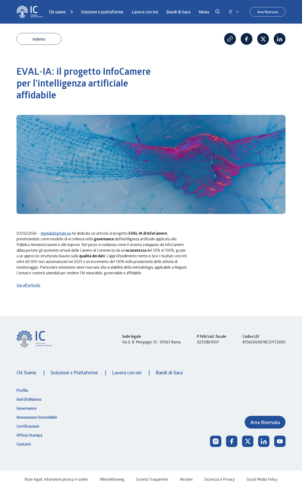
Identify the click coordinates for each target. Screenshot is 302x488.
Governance (27, 408)
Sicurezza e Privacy (219, 479)
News (204, 12)
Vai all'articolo (28, 285)
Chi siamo (57, 12)
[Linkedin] (263, 441)
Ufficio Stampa (29, 435)
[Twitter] (247, 441)
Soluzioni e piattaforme (102, 12)
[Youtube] (279, 441)
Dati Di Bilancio (29, 399)
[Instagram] (215, 441)
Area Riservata (267, 12)
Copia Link (230, 39)
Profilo (22, 390)
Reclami (186, 479)
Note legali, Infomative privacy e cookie (56, 479)
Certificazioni (28, 426)
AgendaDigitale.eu (56, 233)
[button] (217, 11)
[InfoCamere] (29, 12)
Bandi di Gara (178, 12)
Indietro (39, 39)
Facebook (246, 39)
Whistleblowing (112, 479)
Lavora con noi (145, 12)
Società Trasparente (152, 479)
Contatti (24, 444)
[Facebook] (231, 441)
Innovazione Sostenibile (37, 417)
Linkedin (279, 39)
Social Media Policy (262, 479)
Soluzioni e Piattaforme (74, 372)
